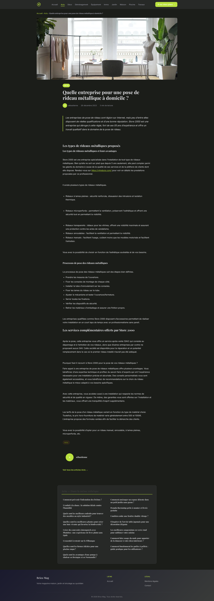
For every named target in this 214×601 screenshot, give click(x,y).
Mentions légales (151, 581)
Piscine (132, 4)
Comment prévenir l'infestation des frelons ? (82, 499)
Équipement (96, 4)
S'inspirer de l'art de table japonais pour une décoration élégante (129, 523)
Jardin (114, 4)
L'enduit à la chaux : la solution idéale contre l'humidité (82, 506)
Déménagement (81, 4)
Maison (123, 4)
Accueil (55, 4)
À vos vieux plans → (166, 4)
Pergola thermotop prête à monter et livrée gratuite (129, 509)
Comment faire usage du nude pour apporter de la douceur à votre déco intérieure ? (129, 539)
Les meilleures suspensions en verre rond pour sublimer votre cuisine (128, 531)
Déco (70, 4)
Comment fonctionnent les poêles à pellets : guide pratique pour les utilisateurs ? (129, 547)
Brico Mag (43, 577)
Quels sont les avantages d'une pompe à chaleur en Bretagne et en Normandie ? (80, 555)
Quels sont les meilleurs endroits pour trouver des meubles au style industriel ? (83, 514)
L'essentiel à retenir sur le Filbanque (79, 541)
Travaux (141, 4)
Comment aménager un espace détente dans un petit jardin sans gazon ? (129, 500)
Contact (148, 585)
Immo (106, 4)
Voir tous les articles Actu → (75, 470)
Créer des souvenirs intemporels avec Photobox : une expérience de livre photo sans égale (83, 532)
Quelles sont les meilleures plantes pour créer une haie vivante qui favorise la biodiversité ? (83, 523)
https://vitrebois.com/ (101, 170)
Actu (63, 4)
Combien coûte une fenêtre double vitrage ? (129, 516)
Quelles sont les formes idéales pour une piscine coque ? (80, 547)
